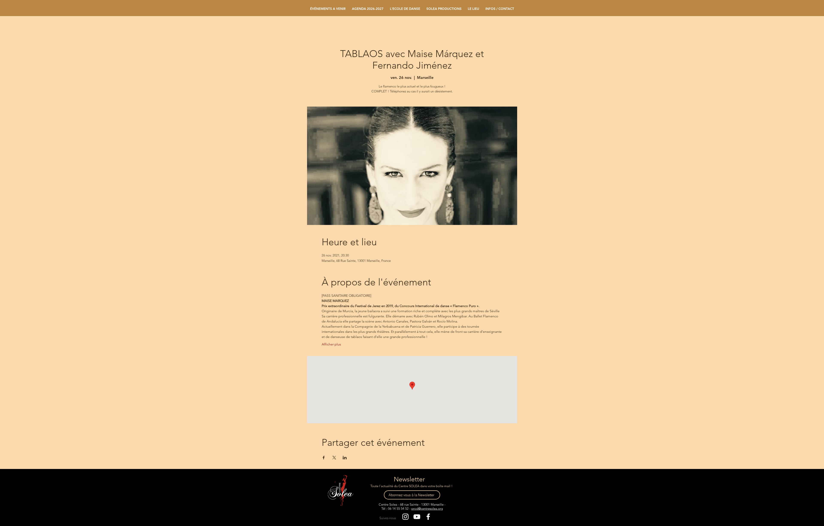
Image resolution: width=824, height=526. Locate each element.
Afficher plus (331, 344)
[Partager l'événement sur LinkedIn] (345, 457)
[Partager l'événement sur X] (334, 457)
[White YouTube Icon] (417, 516)
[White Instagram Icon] (405, 516)
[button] (405, 9)
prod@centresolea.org (427, 508)
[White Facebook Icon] (428, 516)
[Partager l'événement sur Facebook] (324, 457)
